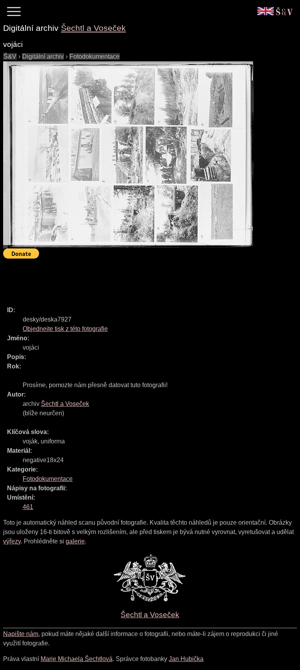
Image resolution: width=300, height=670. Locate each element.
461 (28, 507)
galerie (75, 541)
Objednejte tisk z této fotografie (65, 328)
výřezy (12, 541)
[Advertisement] (145, 279)
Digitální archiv (43, 56)
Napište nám (20, 634)
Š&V (10, 56)
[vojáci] (128, 154)
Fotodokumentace (95, 56)
